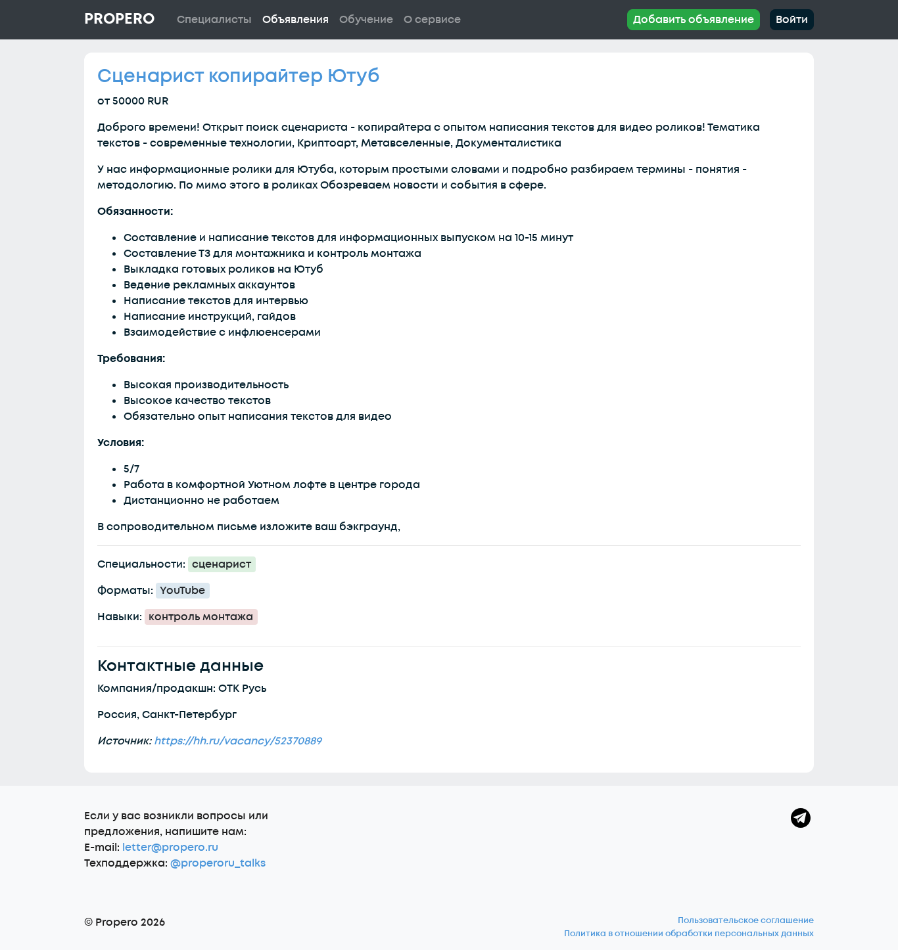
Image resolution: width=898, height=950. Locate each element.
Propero (119, 19)
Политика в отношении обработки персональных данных (689, 933)
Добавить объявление (693, 19)
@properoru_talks (218, 863)
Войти (792, 19)
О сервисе (432, 19)
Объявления (295, 19)
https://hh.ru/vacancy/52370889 (237, 741)
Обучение (366, 19)
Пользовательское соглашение (746, 920)
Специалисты (214, 19)
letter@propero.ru (170, 847)
